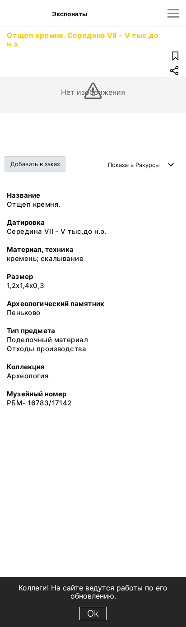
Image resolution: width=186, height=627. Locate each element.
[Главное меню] (173, 13)
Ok (93, 613)
